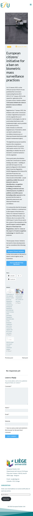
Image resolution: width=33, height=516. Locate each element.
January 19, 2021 (22, 46)
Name (7, 407)
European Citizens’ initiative (16, 251)
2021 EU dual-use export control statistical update (10, 346)
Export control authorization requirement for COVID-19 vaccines (19, 298)
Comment (8, 386)
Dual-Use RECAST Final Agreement (16, 263)
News (9, 46)
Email (7, 414)
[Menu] (30, 4)
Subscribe (6, 499)
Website (7, 421)
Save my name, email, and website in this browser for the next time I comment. (16, 430)
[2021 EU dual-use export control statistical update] (10, 339)
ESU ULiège (16, 481)
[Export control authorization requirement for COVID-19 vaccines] (19, 291)
